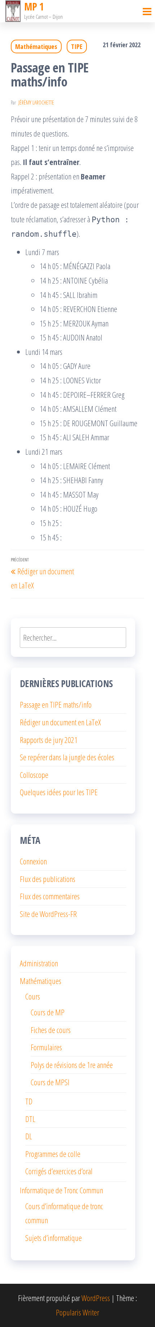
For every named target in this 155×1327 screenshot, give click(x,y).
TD (28, 1101)
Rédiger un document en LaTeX (60, 722)
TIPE (77, 46)
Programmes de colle (52, 1153)
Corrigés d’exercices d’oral (59, 1171)
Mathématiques (36, 46)
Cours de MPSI (50, 1082)
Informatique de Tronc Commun (61, 1190)
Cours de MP (48, 1012)
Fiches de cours (51, 1029)
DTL (30, 1118)
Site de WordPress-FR (48, 913)
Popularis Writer (77, 1312)
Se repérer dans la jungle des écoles (67, 757)
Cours (32, 996)
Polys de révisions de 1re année (72, 1064)
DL (28, 1136)
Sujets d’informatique (53, 1237)
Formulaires (46, 1047)
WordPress (95, 1297)
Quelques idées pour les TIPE (59, 792)
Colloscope (34, 774)
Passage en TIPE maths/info (56, 704)
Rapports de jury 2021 (49, 739)
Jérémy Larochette (36, 102)
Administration (39, 963)
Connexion (33, 861)
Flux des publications (47, 878)
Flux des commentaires (50, 896)
